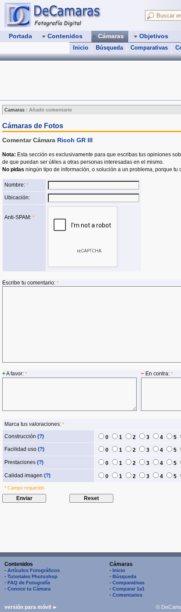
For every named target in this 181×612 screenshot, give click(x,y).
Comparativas (149, 47)
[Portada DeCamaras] (70, 15)
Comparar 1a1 (128, 588)
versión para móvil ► (31, 607)
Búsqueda (109, 47)
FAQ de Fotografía (28, 582)
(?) (40, 436)
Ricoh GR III (75, 140)
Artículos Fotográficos (33, 570)
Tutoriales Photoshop (32, 576)
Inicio (80, 47)
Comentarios (127, 595)
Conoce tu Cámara (29, 588)
